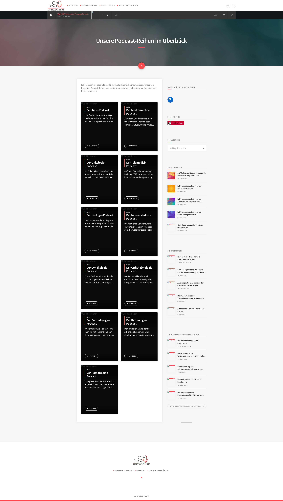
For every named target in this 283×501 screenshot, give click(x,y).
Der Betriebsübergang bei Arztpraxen (139, 125)
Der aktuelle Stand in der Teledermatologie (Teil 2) (99, 349)
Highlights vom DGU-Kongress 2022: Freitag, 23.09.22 (99, 230)
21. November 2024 (184, 346)
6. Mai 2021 (181, 301)
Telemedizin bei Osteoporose (139, 177)
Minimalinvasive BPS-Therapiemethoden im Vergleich (190, 297)
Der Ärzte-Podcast (97, 110)
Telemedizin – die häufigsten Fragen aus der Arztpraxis (139, 188)
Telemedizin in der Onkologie (99, 177)
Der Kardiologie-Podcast (136, 321)
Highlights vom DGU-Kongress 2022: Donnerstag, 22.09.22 (99, 234)
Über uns (129, 470)
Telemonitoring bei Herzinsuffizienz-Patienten (139, 195)
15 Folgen (91, 251)
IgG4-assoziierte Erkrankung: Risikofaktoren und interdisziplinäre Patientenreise (99, 125)
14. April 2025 (182, 231)
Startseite (73, 5)
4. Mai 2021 (181, 314)
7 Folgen (131, 251)
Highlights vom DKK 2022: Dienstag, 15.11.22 (99, 192)
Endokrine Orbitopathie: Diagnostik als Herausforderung (99, 139)
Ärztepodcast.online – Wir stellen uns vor (99, 300)
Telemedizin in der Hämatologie (139, 181)
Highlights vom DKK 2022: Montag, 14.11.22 (99, 195)
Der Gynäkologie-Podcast (97, 269)
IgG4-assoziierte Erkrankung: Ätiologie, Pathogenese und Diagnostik (99, 129)
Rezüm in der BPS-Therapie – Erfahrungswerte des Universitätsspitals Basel (189, 258)
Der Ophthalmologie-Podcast (139, 269)
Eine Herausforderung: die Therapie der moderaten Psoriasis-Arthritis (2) (139, 248)
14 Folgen (91, 198)
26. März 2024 (182, 385)
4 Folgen (91, 408)
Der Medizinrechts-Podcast (138, 111)
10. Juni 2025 (182, 205)
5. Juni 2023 (181, 398)
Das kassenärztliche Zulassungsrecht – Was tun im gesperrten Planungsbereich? (139, 139)
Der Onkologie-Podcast (95, 164)
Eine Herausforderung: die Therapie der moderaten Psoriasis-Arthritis (139, 244)
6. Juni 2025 (181, 218)
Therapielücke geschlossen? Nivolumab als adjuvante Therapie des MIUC (99, 244)
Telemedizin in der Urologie (98, 226)
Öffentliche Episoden (128, 5)
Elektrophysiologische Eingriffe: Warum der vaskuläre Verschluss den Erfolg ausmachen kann (139, 349)
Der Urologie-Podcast (99, 215)
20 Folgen (131, 146)
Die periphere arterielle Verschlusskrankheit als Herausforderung (139, 346)
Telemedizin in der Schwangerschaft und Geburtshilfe (99, 290)
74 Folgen (91, 146)
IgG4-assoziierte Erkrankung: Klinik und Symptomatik (99, 132)
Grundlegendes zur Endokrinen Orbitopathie (139, 300)
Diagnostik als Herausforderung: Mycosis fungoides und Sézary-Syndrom (99, 181)
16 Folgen (131, 198)
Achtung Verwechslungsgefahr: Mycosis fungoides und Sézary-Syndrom (99, 346)
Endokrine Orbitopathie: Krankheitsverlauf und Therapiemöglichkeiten (99, 136)
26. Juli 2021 (182, 275)
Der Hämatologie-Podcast (97, 374)
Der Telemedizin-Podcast (136, 164)
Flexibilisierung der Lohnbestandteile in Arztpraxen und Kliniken (139, 132)
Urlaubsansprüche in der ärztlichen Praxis (139, 143)
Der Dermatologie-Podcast (98, 321)
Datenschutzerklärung (158, 470)
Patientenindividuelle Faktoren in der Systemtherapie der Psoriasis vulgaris (99, 335)
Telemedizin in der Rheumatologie (139, 184)
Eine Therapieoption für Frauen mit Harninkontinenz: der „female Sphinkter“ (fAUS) (99, 297)
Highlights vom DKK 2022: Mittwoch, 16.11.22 (99, 188)
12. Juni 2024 (182, 359)
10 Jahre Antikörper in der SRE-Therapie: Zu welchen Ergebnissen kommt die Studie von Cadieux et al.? (99, 293)
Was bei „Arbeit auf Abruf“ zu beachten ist (139, 136)
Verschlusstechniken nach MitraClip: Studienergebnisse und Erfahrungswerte (139, 342)
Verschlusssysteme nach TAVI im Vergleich (139, 353)
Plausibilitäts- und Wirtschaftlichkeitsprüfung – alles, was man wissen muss (139, 128)
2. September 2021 (184, 262)
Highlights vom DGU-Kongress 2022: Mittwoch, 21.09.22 (99, 237)
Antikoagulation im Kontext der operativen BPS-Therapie (99, 395)
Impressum (140, 470)
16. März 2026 (182, 179)
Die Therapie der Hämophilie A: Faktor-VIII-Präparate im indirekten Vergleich (99, 391)
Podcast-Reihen (108, 5)
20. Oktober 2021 (183, 288)
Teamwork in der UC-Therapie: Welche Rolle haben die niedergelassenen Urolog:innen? (99, 241)
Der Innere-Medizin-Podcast (138, 216)
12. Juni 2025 (182, 192)
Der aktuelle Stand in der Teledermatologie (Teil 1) (99, 353)
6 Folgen (91, 303)
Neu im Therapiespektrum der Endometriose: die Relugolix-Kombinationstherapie (99, 286)
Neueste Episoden (89, 5)
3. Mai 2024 (181, 372)
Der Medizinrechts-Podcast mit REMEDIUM (187, 406)
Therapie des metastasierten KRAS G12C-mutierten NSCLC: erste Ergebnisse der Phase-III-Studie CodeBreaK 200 (99, 184)
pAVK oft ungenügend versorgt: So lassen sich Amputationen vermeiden (85, 14)
